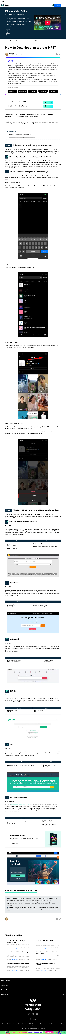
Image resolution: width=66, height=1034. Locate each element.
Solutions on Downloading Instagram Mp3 (20, 134)
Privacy (15, 1023)
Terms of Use (21, 1023)
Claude (44, 91)
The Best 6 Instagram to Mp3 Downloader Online (22, 137)
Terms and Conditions (7, 1023)
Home (6, 41)
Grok (54, 91)
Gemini (33, 91)
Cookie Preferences (52, 1023)
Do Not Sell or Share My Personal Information (36, 1023)
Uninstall (33, 1026)
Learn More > (15, 843)
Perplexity (23, 91)
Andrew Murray (44, 959)
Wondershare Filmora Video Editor (20, 804)
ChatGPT (13, 91)
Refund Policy (61, 1023)
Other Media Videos (14, 41)
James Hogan (15, 948)
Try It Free (49, 102)
